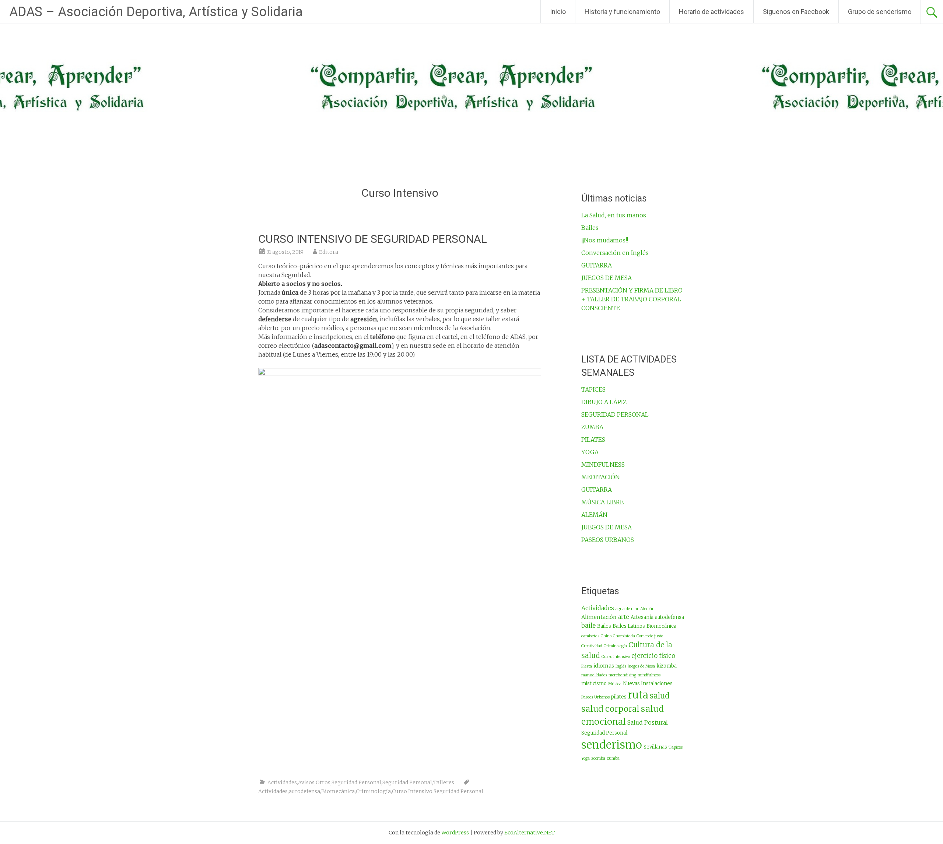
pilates (619, 697)
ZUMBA (592, 427)
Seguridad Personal (356, 782)
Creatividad (591, 646)
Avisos (306, 782)
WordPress (455, 832)
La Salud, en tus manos (613, 215)
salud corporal (610, 709)
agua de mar (627, 608)
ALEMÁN (594, 514)
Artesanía (642, 617)
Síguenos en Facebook (796, 11)
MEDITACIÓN (600, 477)
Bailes (590, 227)
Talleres (443, 782)
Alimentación (599, 617)
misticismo (594, 683)
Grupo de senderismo (879, 11)
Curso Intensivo (412, 791)
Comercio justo (650, 636)
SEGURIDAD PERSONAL (615, 414)
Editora (328, 252)
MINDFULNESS (603, 464)
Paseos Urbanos (595, 697)
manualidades (594, 675)
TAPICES (593, 389)
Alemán (647, 608)
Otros (323, 782)
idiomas (603, 665)
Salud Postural (647, 722)
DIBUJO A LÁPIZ (604, 402)
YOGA (590, 452)
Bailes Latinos (629, 626)
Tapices (676, 747)
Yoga (585, 758)
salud (660, 696)
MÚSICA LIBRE (602, 502)
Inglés (621, 666)
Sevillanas (655, 747)
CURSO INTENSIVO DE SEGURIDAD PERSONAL (372, 238)
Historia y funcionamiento (622, 11)
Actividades (282, 782)
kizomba (666, 666)
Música (614, 684)
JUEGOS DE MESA (606, 277)
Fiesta (586, 666)
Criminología (373, 791)
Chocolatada (624, 636)
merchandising (622, 675)
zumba (613, 758)
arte (623, 616)
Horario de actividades (711, 11)
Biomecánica (338, 791)
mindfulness (649, 675)
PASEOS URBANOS (607, 539)
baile (588, 625)
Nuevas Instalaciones (648, 683)
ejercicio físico (653, 656)
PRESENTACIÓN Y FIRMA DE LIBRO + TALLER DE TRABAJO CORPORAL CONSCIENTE (632, 299)
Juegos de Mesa (641, 666)
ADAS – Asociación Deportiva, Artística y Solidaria (156, 12)
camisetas (590, 636)
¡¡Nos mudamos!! (604, 240)
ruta (638, 695)
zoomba (598, 758)
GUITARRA (596, 265)
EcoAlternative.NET (529, 832)
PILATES (593, 439)
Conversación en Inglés (615, 252)
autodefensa (304, 791)
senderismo (611, 745)
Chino (606, 636)
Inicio (558, 11)
